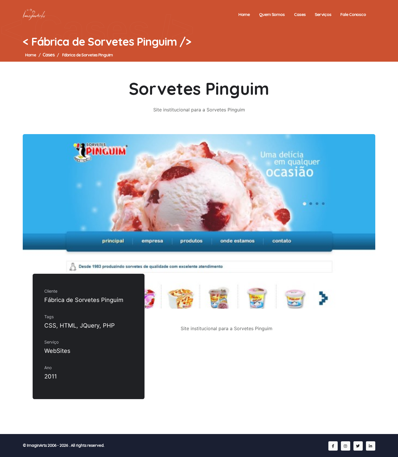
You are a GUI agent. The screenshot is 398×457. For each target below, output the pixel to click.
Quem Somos (272, 14)
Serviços (323, 14)
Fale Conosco (353, 14)
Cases (299, 14)
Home (244, 14)
